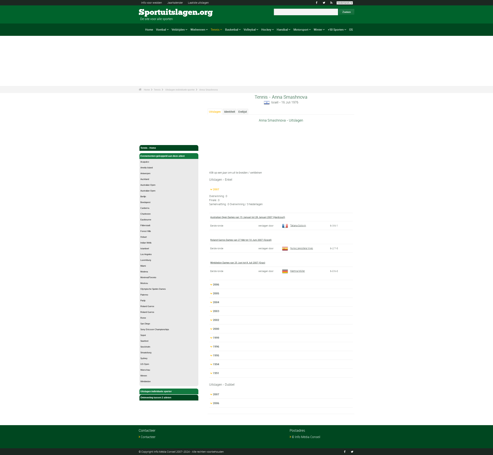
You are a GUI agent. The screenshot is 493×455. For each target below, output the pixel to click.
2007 (216, 189)
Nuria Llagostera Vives (301, 248)
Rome (143, 318)
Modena (144, 271)
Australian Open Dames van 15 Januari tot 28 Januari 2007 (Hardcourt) (247, 217)
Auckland (144, 179)
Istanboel (144, 248)
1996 (216, 346)
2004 (216, 302)
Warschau (145, 370)
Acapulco (144, 162)
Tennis (215, 29)
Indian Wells (146, 243)
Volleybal (250, 29)
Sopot (143, 335)
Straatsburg (145, 352)
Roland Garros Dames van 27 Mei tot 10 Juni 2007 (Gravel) (241, 239)
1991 (216, 373)
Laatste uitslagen (198, 2)
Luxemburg (145, 260)
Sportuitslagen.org (153, 12)
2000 (216, 329)
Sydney (144, 358)
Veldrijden (178, 29)
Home (149, 29)
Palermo (144, 295)
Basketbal (231, 29)
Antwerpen (145, 173)
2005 (216, 293)
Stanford (144, 341)
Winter (318, 29)
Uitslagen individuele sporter (180, 89)
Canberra (144, 208)
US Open (144, 364)
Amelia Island (146, 167)
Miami (143, 266)
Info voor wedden (151, 2)
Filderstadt (145, 225)
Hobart (143, 237)
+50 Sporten (336, 29)
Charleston (145, 214)
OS (351, 29)
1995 (216, 355)
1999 (216, 337)
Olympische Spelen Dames (153, 289)
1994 (216, 364)
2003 (216, 311)
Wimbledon (145, 381)
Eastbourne (145, 219)
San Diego (145, 323)
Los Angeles (146, 254)
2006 (216, 284)
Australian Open (147, 185)
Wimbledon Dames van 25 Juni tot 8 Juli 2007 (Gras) (237, 262)
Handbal (282, 29)
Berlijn (143, 196)
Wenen (143, 375)
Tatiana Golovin (298, 225)
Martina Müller (297, 270)
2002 (216, 320)
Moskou (144, 283)
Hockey (266, 29)
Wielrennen (197, 29)
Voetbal (161, 29)
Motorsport (300, 29)
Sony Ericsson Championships (154, 329)
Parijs (143, 300)
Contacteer (148, 437)
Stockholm (145, 347)
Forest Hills (145, 231)
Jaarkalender (175, 2)
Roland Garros (147, 306)
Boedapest (145, 202)
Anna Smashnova (208, 89)
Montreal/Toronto (148, 277)
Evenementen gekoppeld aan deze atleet (162, 156)
